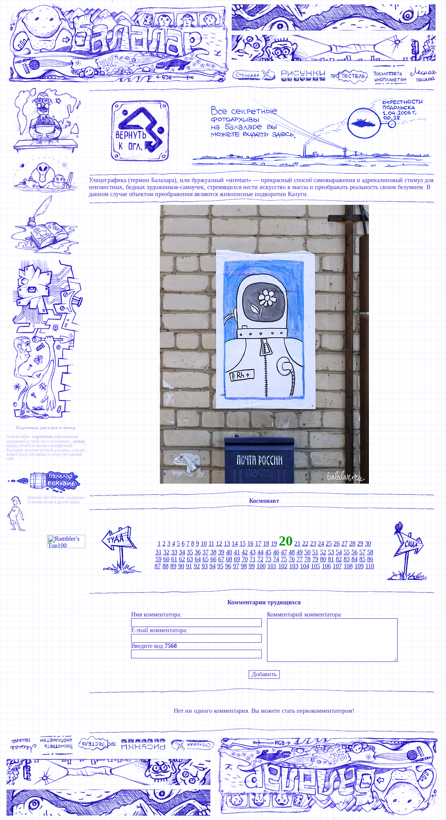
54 (339, 552)
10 (204, 543)
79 (315, 559)
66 (213, 559)
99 (252, 566)
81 (331, 559)
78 (307, 559)
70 (245, 559)
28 (352, 543)
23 (313, 543)
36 (198, 552)
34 (182, 552)
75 (284, 559)
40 (229, 552)
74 (276, 559)
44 (260, 552)
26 (337, 543)
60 (166, 559)
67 (221, 559)
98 (244, 566)
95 (220, 566)
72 (260, 559)
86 (370, 559)
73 (268, 559)
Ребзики (57, 497)
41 (237, 552)
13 (227, 543)
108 (348, 566)
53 (331, 552)
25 (329, 543)
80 (323, 559)
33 (174, 552)
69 (237, 559)
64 (198, 559)
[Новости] (48, 153)
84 (354, 559)
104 (304, 566)
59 (158, 559)
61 (174, 559)
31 (158, 552)
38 (213, 552)
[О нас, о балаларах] (48, 192)
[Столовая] (255, 83)
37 (206, 552)
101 (272, 566)
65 (206, 559)
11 (211, 543)
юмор (79, 441)
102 (282, 566)
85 (362, 559)
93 (205, 566)
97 (236, 566)
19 (274, 543)
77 (300, 559)
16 (250, 543)
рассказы (62, 450)
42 (245, 552)
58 (370, 552)
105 (315, 566)
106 (326, 566)
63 (190, 559)
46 (276, 552)
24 (321, 543)
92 (197, 566)
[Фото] (390, 83)
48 (292, 552)
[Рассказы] (424, 83)
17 (258, 543)
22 (305, 543)
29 (360, 543)
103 (293, 566)
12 (219, 543)
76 (292, 559)
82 (339, 559)
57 (362, 552)
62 (182, 559)
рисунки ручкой (39, 450)
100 (261, 566)
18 (266, 543)
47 (284, 552)
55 (347, 552)
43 (253, 552)
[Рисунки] (303, 83)
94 (212, 566)
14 (235, 543)
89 (173, 566)
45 (268, 552)
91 (189, 566)
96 (228, 566)
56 (354, 552)
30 (368, 543)
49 (300, 552)
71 (253, 559)
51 (315, 552)
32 (166, 552)
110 (369, 566)
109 (359, 566)
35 (190, 552)
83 (347, 559)
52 (323, 552)
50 (307, 552)
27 (344, 543)
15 (243, 543)
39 (221, 552)
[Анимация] (349, 83)
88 (165, 566)
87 (158, 566)
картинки (42, 436)
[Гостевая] (48, 254)
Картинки (15, 450)
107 (337, 566)
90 (181, 566)
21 (297, 543)
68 (229, 559)
